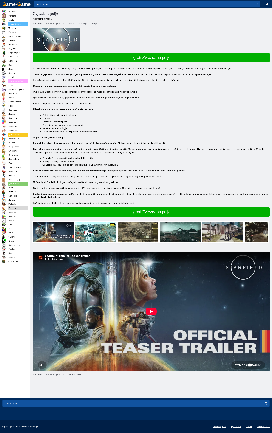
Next (265, 232)
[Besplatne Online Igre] (16, 4)
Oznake (249, 427)
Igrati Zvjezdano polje (151, 57)
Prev (37, 232)
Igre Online (236, 427)
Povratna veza (263, 427)
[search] (257, 4)
